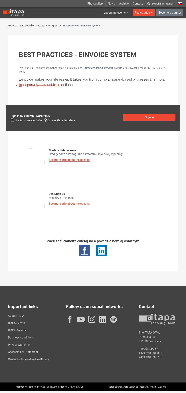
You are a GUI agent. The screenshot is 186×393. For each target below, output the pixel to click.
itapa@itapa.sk (148, 348)
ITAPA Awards (17, 330)
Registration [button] (142, 12)
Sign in (149, 117)
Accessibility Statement (23, 352)
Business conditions (21, 337)
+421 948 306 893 (150, 353)
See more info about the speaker (69, 160)
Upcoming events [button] (115, 12)
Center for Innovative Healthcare (28, 359)
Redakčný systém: (148, 387)
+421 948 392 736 (150, 357)
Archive (124, 3)
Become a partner (169, 12)
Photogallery (95, 3)
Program (53, 25)
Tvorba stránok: (115, 387)
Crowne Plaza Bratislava (61, 120)
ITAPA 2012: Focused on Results (26, 25)
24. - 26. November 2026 (28, 120)
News (111, 3)
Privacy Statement (19, 344)
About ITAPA (16, 315)
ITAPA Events (16, 323)
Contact (138, 3)
